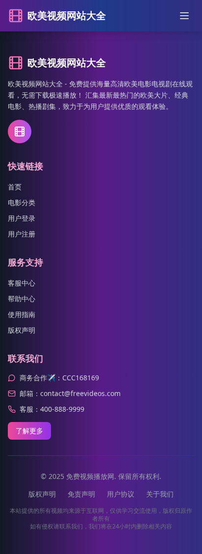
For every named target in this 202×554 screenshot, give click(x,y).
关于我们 (160, 494)
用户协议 (120, 494)
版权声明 (21, 330)
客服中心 (21, 283)
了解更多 (29, 430)
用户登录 (21, 218)
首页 (15, 186)
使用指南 (21, 314)
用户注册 (21, 233)
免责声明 (81, 494)
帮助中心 (21, 298)
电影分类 (21, 202)
